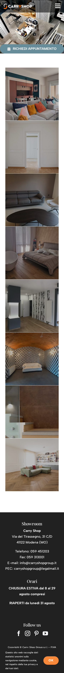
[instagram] (27, 633)
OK (51, 660)
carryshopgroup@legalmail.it (36, 569)
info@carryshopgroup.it (38, 563)
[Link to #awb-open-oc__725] (57, 6)
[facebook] (18, 633)
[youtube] (45, 633)
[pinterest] (36, 633)
